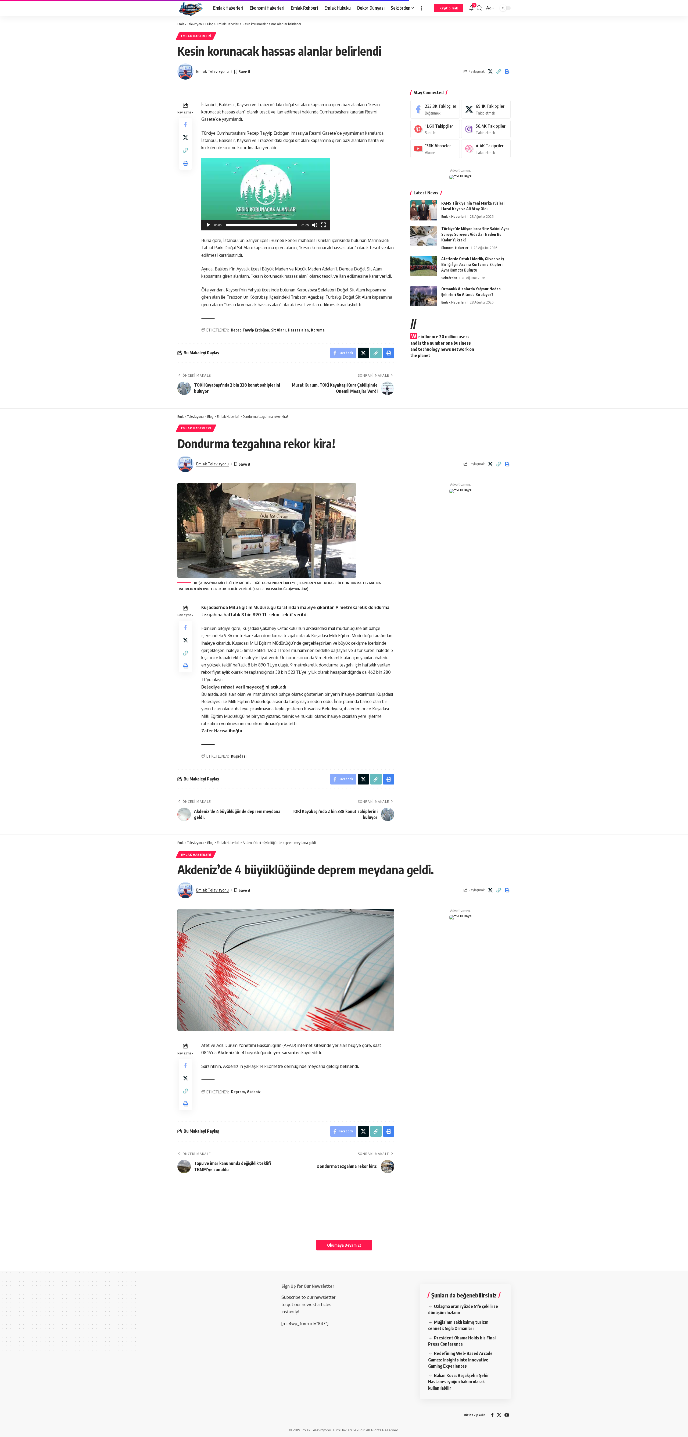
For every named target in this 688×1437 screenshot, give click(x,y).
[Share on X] (490, 71)
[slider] (261, 225)
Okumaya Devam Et (344, 1245)
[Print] (507, 71)
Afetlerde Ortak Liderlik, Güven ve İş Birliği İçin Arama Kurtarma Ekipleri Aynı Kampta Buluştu (472, 264)
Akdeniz (254, 1091)
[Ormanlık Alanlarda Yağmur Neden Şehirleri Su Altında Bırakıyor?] (423, 296)
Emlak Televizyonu (212, 71)
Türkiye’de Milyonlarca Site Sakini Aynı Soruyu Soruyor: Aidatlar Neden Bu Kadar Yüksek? (475, 234)
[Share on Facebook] (185, 124)
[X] (486, 109)
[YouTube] (507, 1415)
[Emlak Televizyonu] (191, 8)
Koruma (318, 330)
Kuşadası (238, 756)
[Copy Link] (498, 71)
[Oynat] (208, 225)
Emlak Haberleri (196, 36)
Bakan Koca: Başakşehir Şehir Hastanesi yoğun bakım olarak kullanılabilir (458, 1381)
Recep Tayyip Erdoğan (250, 330)
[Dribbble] (486, 149)
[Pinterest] (435, 129)
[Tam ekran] (323, 225)
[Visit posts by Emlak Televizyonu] (185, 71)
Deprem (238, 1091)
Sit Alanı (278, 330)
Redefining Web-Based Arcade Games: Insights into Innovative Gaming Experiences (460, 1359)
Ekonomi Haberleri (455, 247)
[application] (265, 194)
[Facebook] (435, 109)
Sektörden (449, 278)
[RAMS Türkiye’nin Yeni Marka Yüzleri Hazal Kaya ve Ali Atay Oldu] (423, 210)
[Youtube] (435, 149)
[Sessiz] (314, 225)
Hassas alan (298, 330)
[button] (421, 8)
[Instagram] (486, 129)
